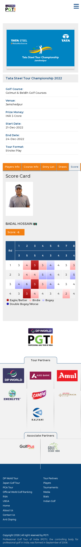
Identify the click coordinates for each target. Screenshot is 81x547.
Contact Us (9, 514)
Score (74, 166)
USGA (6, 501)
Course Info (31, 166)
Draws (63, 166)
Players (47, 482)
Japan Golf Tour (11, 482)
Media (46, 492)
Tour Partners (50, 478)
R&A (5, 496)
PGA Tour (8, 487)
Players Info (12, 166)
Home (6, 505)
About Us (8, 510)
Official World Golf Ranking (17, 492)
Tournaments (50, 487)
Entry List (48, 166)
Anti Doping (9, 519)
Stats (46, 496)
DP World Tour (10, 478)
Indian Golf (49, 501)
